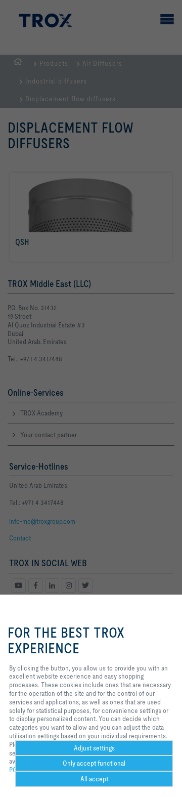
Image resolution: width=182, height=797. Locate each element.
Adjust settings (94, 748)
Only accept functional (94, 763)
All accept (94, 779)
